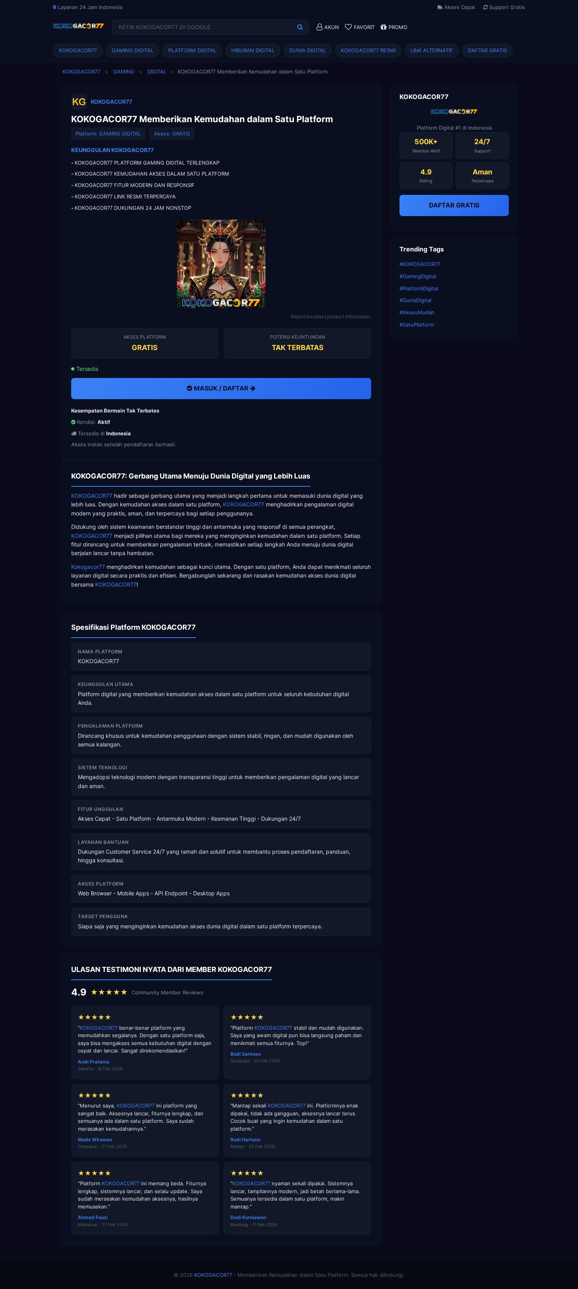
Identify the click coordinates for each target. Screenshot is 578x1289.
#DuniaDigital (415, 300)
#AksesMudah (416, 312)
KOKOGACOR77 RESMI (368, 50)
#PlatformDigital (418, 288)
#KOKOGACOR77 (419, 264)
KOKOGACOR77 (78, 50)
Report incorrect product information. (331, 316)
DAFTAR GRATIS (487, 50)
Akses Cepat (459, 7)
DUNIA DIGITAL (307, 50)
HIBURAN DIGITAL (252, 50)
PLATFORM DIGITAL (192, 50)
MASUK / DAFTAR (221, 388)
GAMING (123, 71)
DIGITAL (156, 71)
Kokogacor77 (88, 566)
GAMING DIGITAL (132, 50)
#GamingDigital (417, 276)
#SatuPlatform (416, 324)
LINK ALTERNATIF (431, 50)
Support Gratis (506, 7)
